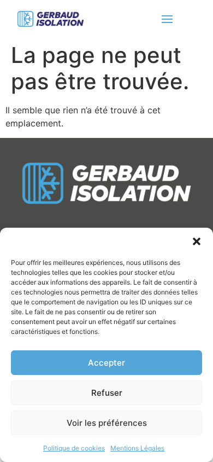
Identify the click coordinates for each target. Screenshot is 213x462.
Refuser (106, 393)
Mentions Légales (137, 448)
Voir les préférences (107, 423)
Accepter (106, 362)
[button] (196, 241)
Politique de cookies (74, 448)
